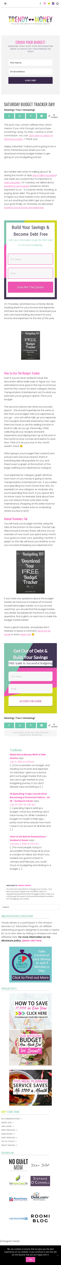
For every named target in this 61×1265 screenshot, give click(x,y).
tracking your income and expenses (24, 207)
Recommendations (10, 1118)
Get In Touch (7, 1141)
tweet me (25, 634)
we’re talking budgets (44, 175)
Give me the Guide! (30, 287)
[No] (57, 1255)
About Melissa (8, 1145)
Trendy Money (30, 20)
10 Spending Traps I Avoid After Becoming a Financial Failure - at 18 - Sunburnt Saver (30, 797)
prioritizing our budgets (17, 186)
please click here (31, 940)
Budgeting (30, 732)
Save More (6, 1126)
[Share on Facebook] (9, 116)
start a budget (12, 182)
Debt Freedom (42, 732)
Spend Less (6, 1122)
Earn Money (7, 1134)
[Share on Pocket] (42, 116)
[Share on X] (20, 116)
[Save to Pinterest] (31, 116)
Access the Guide (30, 701)
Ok (30, 1259)
